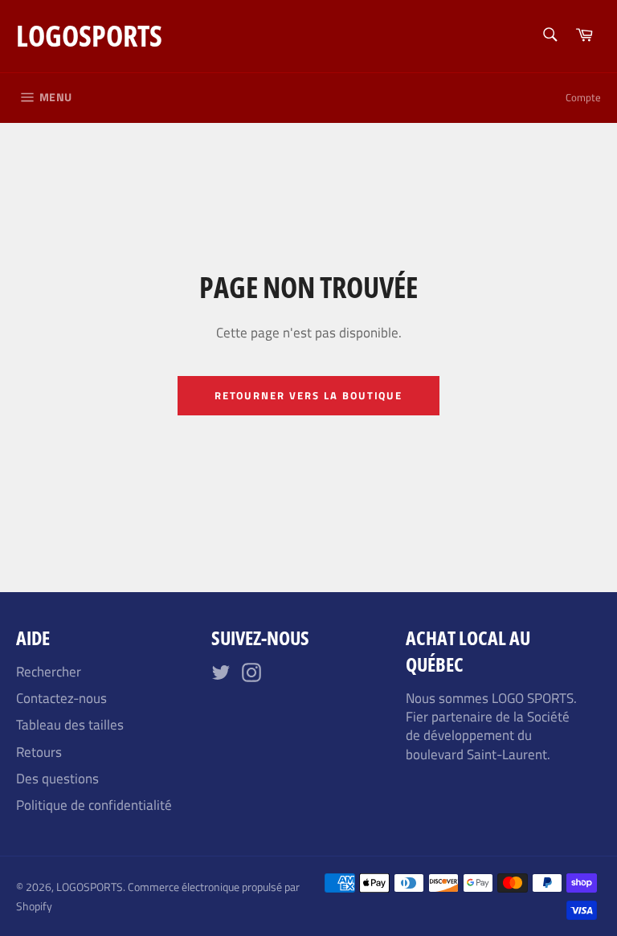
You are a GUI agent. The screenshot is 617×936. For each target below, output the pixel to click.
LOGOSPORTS (89, 35)
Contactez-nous (61, 698)
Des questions (57, 778)
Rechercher (48, 671)
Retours (39, 752)
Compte (583, 97)
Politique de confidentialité (94, 805)
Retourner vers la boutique (309, 395)
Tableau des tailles (70, 724)
